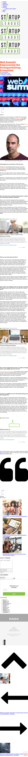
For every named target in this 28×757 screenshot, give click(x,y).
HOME (4, 1)
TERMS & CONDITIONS (14, 630)
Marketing (5, 609)
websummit (8, 74)
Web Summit (18, 118)
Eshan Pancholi (5, 72)
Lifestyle (5, 608)
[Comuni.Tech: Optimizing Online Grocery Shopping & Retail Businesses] (12, 533)
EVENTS (5, 7)
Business (5, 602)
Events (4, 606)
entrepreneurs (3, 168)
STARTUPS (5, 4)
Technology (5, 610)
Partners (5, 6)
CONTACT (14, 628)
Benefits (5, 3)
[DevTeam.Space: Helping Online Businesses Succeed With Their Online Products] (12, 552)
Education (5, 604)
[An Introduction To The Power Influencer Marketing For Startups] (12, 515)
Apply (1, 452)
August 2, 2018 (6, 73)
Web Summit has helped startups (7, 371)
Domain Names (6, 603)
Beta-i (26, 124)
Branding (5, 601)
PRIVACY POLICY (14, 629)
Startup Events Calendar (10, 8)
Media (4, 10)
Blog (4, 11)
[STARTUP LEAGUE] (10, 40)
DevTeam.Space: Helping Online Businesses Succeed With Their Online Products (14, 554)
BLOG (14, 627)
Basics (4, 599)
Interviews (3, 74)
